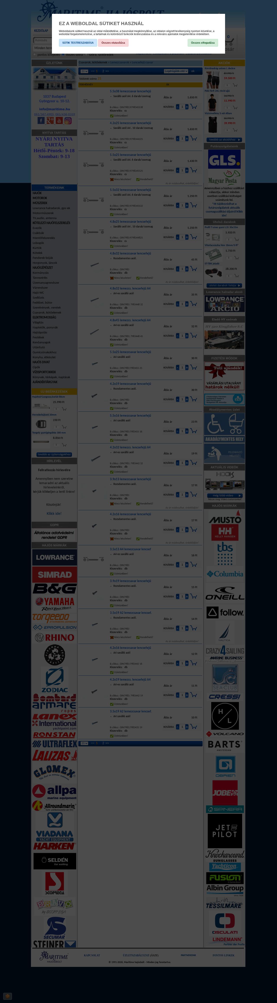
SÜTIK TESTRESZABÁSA (78, 42)
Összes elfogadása (203, 42)
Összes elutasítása (113, 42)
